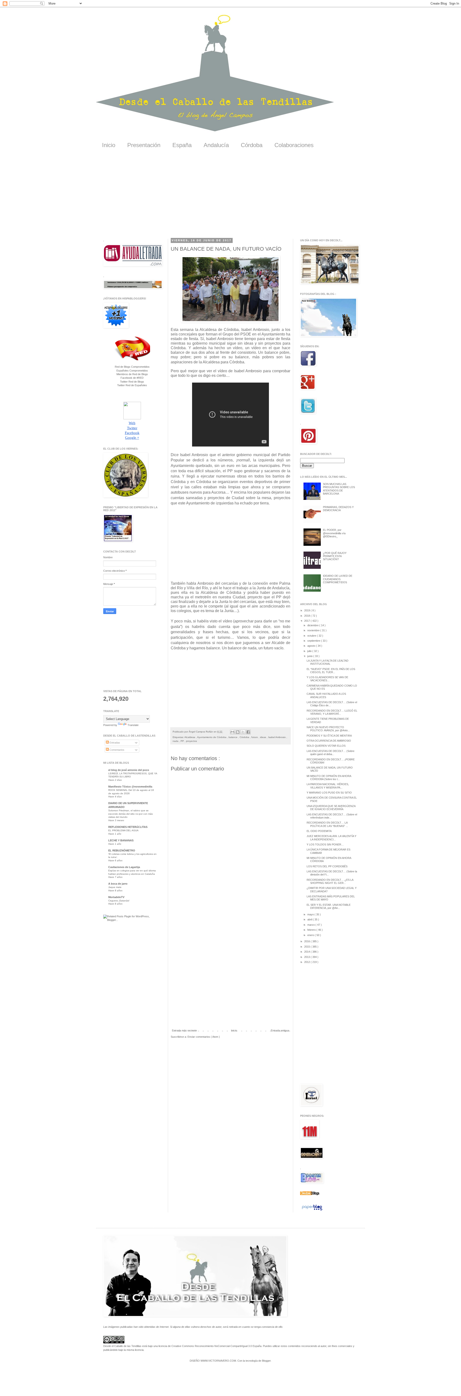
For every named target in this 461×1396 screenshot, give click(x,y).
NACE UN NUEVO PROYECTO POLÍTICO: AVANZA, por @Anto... (328, 729)
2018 (307, 615)
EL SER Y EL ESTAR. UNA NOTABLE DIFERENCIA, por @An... (329, 906)
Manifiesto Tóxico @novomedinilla (130, 786)
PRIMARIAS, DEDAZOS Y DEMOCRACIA (338, 509)
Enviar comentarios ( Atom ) (204, 1036)
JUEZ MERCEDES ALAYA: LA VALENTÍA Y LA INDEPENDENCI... (331, 838)
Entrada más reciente (184, 1030)
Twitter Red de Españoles (132, 385)
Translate (133, 725)
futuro (255, 737)
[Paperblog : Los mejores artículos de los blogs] (312, 1210)
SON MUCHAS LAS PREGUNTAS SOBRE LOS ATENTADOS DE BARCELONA (339, 489)
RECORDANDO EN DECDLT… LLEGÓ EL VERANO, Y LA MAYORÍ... (332, 712)
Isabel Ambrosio (277, 737)
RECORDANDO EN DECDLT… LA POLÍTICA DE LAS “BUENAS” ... (327, 824)
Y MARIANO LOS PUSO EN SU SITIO (329, 792)
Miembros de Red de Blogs (132, 374)
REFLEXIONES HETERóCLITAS (127, 826)
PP (183, 741)
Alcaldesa (190, 737)
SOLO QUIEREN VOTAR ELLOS (326, 745)
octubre (312, 635)
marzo (311, 924)
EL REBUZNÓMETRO (121, 850)
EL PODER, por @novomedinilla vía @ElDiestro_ (334, 533)
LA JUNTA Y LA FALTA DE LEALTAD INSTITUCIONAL (327, 662)
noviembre (313, 630)
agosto (311, 645)
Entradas (114, 742)
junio (310, 656)
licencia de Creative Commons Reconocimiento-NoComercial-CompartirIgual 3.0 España (209, 1346)
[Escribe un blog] (237, 732)
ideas (263, 737)
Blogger (266, 1360)
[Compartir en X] (243, 732)
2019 (307, 610)
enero (311, 935)
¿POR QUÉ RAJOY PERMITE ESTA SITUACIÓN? (334, 556)
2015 (307, 946)
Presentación (143, 145)
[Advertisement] (230, 196)
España (182, 145)
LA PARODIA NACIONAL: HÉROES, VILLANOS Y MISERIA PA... (328, 786)
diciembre (313, 625)
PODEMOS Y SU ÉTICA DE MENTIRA (329, 735)
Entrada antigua (280, 1030)
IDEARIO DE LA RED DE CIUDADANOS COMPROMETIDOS (337, 578)
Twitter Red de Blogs (132, 381)
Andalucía (216, 145)
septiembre (314, 640)
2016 (307, 941)
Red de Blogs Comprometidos (132, 366)
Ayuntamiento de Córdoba (212, 737)
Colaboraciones (294, 145)
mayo (311, 914)
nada (176, 741)
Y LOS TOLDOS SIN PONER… (325, 844)
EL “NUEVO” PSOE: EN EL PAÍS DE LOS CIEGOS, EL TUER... (331, 671)
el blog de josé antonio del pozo (128, 770)
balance (233, 737)
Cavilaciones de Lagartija (124, 867)
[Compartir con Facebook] (248, 732)
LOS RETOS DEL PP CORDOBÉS (327, 866)
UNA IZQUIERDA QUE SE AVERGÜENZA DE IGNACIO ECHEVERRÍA (331, 808)
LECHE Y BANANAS (120, 840)
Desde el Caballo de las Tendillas (122, 1346)
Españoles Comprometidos (132, 370)
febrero (311, 929)
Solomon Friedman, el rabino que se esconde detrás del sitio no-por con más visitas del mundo (130, 813)
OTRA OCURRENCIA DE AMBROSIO (329, 740)
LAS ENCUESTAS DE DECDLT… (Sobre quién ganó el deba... (330, 753)
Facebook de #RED (132, 377)
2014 (307, 951)
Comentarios (116, 749)
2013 (307, 956)
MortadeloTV (116, 897)
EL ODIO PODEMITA (319, 831)
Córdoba (251, 145)
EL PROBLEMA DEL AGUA (123, 830)
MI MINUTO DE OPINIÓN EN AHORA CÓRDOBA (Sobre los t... (329, 778)
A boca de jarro (117, 883)
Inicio (108, 145)
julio (309, 651)
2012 (307, 962)
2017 (307, 620)
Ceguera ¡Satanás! (118, 900)
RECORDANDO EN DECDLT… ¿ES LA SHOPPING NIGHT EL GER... (330, 881)
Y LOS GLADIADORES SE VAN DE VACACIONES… (327, 679)
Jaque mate (114, 887)
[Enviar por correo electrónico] (232, 732)
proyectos (191, 741)
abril (310, 919)
